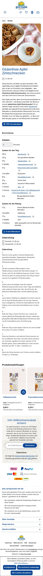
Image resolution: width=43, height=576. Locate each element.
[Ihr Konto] (32, 12)
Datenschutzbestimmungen (25, 456)
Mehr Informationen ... (21, 563)
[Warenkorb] (38, 12)
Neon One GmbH (26, 554)
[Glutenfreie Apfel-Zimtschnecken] (21, 45)
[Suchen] (20, 12)
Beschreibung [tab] (7, 133)
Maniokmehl (33, 106)
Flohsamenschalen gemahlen (27, 168)
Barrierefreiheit (14, 546)
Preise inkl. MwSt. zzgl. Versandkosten (13, 409)
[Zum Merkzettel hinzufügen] (23, 370)
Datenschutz (32, 543)
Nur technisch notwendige (28, 567)
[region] (21, 45)
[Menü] (5, 12)
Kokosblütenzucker (24, 177)
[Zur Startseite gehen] (21, 5)
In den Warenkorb (13, 231)
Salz (19, 187)
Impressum (8, 543)
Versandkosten (32, 549)
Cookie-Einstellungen (27, 546)
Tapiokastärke (23, 161)
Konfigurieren (9, 567)
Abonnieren (30, 445)
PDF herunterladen (13, 124)
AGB (29, 458)
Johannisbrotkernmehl (25, 164)
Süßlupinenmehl (9, 397)
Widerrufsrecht (18, 543)
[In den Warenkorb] (28, 154)
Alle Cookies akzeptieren (21, 573)
